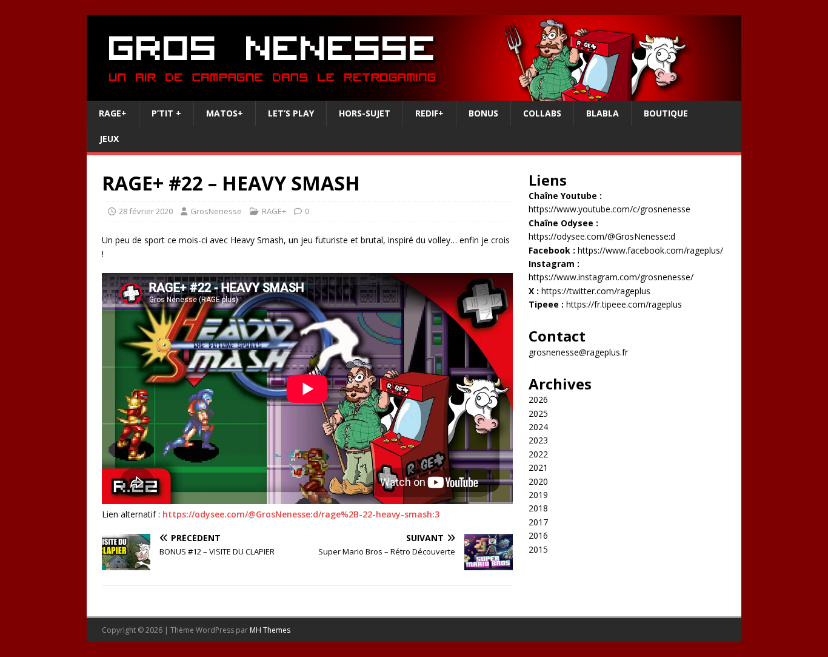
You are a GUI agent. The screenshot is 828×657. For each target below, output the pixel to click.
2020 (538, 481)
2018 (538, 508)
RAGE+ (113, 113)
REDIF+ (429, 113)
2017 (538, 522)
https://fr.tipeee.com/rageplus (624, 304)
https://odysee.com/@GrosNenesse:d (602, 236)
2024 (538, 427)
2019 (538, 494)
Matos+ (224, 113)
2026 (538, 399)
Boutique (666, 113)
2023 (538, 440)
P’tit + (166, 113)
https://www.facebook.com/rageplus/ (650, 250)
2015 (538, 549)
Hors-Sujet (364, 113)
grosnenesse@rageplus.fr (578, 352)
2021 (538, 467)
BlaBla (602, 113)
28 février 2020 (146, 211)
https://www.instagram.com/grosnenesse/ (611, 277)
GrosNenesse (216, 211)
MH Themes (270, 630)
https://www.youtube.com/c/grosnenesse (609, 209)
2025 (538, 413)
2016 (538, 535)
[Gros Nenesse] (414, 93)
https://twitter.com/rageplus (595, 291)
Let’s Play (291, 113)
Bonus (483, 113)
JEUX (109, 138)
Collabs (542, 113)
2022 (538, 454)
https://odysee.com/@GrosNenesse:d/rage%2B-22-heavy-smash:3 (300, 514)
